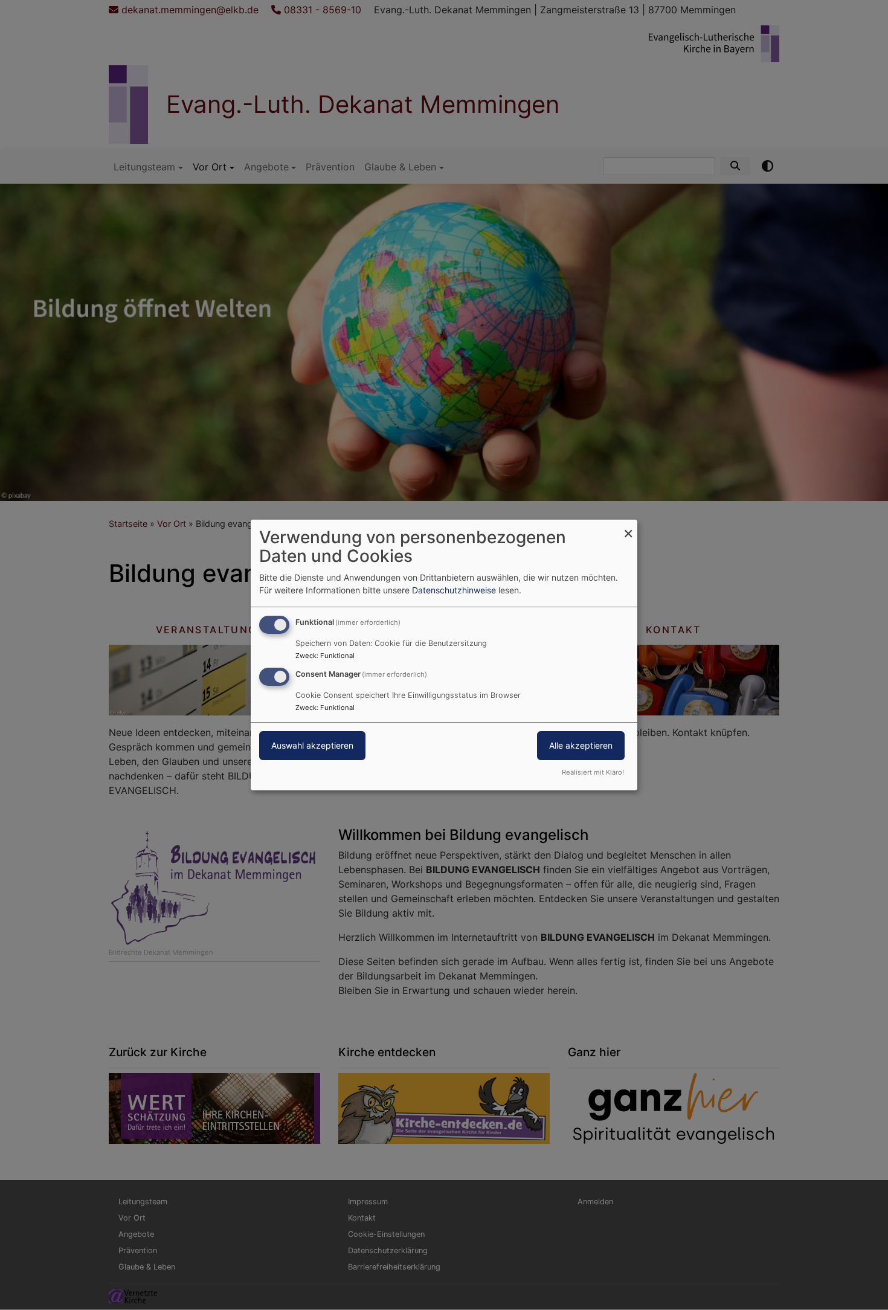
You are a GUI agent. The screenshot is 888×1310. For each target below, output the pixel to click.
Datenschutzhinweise (454, 590)
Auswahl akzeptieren (312, 745)
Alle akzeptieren (581, 745)
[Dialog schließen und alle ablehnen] (628, 527)
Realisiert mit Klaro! (593, 772)
